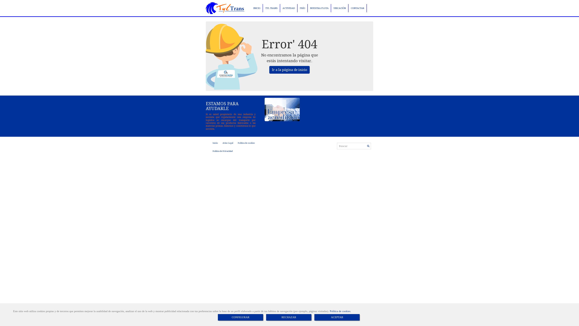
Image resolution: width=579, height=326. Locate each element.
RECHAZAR (289, 317)
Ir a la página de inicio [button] (289, 70)
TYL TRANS (271, 8)
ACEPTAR (337, 317)
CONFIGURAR (240, 317)
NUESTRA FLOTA (319, 8)
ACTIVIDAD (289, 8)
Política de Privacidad (223, 151)
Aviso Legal (228, 143)
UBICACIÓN (340, 8)
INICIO (256, 8)
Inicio (215, 143)
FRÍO (302, 8)
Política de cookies (340, 311)
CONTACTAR (357, 8)
